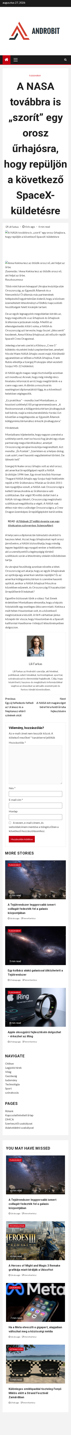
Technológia (12, 1084)
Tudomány (35, 75)
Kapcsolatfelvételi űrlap (19, 1115)
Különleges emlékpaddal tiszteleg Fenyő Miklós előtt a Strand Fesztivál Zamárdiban (35, 1393)
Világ (8, 1071)
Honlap (13, 811)
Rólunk (9, 1111)
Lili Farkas (14, 226)
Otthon (9, 1063)
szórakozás (12, 1092)
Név (12, 788)
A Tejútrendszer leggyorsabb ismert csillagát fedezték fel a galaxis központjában (31, 909)
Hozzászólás (17, 742)
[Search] (65, 59)
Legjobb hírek (13, 1067)
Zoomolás (11, 271)
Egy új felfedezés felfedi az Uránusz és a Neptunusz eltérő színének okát (19, 707)
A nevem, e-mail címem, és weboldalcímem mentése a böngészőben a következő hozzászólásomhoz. (34, 827)
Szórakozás (16, 1349)
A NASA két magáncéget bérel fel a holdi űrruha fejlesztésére (51, 705)
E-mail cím (16, 799)
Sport (8, 1088)
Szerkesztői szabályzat (18, 1123)
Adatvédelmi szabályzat (19, 1127)
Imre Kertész (29, 918)
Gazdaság (11, 1076)
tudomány (11, 1080)
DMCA (9, 1119)
